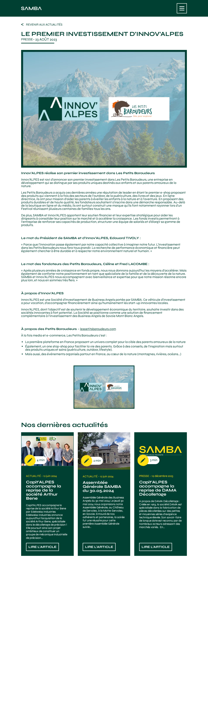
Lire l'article (42, 547)
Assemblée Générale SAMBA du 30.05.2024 (102, 486)
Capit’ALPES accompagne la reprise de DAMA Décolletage (158, 488)
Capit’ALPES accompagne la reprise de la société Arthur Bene (43, 490)
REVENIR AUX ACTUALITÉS (44, 24)
